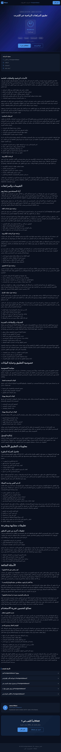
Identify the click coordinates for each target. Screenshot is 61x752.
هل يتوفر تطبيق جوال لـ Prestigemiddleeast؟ (14, 688)
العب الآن (56, 2)
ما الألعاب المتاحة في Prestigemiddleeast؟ (13, 694)
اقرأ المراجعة (37, 45)
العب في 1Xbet (24, 45)
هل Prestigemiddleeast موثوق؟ (10, 673)
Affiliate (35, 748)
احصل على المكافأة (36, 729)
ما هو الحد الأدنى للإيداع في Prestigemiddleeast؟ (14, 678)
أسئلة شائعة (7, 68)
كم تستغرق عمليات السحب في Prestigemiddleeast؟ (16, 683)
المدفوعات (7, 65)
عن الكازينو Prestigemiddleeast (12, 59)
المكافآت (7, 62)
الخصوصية (29, 748)
